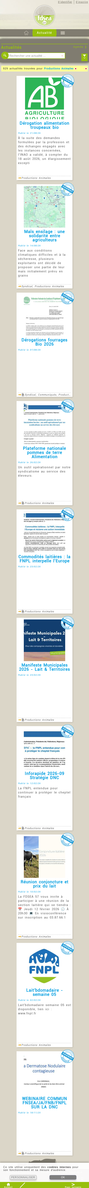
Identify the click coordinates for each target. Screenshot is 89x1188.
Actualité (44, 33)
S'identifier (65, 2)
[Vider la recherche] (62, 56)
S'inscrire (82, 2)
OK (63, 1177)
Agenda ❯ (80, 46)
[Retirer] (75, 68)
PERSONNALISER (23, 1177)
